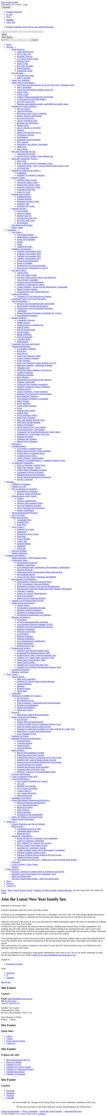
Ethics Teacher (23, 401)
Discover (10, 883)
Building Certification (26, 565)
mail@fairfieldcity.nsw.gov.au (20, 999)
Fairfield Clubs (23, 204)
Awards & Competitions (22, 836)
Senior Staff (22, 691)
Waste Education (24, 812)
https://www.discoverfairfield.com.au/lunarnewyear (54, 955)
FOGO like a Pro (24, 54)
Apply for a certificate (21, 80)
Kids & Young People (26, 330)
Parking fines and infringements (30, 722)
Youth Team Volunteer (26, 418)
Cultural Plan (22, 273)
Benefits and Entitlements (27, 705)
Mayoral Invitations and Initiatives (31, 803)
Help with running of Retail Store (31, 420)
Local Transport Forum (26, 734)
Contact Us (11, 886)
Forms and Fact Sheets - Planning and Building (36, 577)
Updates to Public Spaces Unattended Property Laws (39, 724)
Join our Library (23, 109)
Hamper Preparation (25, 425)
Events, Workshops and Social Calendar (28, 824)
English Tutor (22, 413)
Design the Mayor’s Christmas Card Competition (37, 838)
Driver (19, 408)
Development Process (26, 574)
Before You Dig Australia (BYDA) (31, 598)
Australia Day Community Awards (31, 848)
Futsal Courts (22, 92)
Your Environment (19, 301)
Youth (19, 244)
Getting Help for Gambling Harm (31, 453)
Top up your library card (27, 120)
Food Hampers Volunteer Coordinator (32, 399)
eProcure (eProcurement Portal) (30, 503)
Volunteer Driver (24, 389)
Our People (16, 232)
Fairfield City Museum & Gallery (25, 170)
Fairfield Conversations (21, 249)
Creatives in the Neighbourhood (30, 282)
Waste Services (18, 49)
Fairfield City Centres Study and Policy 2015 (35, 658)
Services (9, 47)
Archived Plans (23, 745)
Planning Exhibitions (25, 639)
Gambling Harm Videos (27, 456)
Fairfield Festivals (24, 199)
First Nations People (25, 235)
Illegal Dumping (23, 68)
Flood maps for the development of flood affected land (39, 572)
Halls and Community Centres (24, 159)
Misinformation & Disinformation (31, 475)
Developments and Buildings (24, 579)
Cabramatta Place (24, 520)
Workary (20, 130)
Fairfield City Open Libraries (24, 106)
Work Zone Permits (25, 596)
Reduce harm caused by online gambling (34, 451)
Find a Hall (21, 161)
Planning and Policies (21, 617)
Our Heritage (22, 137)
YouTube (10, 1095)
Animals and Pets (19, 208)
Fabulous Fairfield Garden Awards (31, 852)
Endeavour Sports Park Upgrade (30, 755)
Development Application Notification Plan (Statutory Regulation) (44, 589)
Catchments (22, 311)
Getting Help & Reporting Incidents (32, 470)
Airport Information (25, 643)
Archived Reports (24, 748)
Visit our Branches (24, 111)
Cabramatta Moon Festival (28, 831)
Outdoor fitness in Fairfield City (30, 325)
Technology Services (25, 135)
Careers (9, 1038)
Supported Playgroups (26, 154)
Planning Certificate (20, 672)
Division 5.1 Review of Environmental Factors (36, 772)
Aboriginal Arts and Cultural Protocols (33, 292)
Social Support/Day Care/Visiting (31, 429)
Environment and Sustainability (30, 814)
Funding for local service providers (31, 265)
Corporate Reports (24, 743)
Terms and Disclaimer (10, 1111)
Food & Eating (23, 327)
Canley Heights (23, 539)
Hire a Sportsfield (24, 87)
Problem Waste (23, 61)
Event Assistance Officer (27, 415)
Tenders (20, 498)
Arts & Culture (23, 332)
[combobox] (22, 31)
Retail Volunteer (23, 403)
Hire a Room (22, 149)
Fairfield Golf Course (26, 206)
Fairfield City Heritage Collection (31, 175)
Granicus (42, 1114)
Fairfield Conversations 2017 (29, 258)
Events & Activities (14, 964)
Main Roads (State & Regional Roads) (33, 715)
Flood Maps (22, 620)
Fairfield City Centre (25, 529)
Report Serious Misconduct (23, 819)
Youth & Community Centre (28, 187)
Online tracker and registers (23, 603)
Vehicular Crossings (25, 591)
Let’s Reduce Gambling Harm (29, 448)
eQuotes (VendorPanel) (26, 501)
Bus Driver (21, 351)
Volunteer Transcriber (26, 382)
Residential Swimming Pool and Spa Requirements (38, 586)
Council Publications (20, 779)
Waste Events (22, 63)
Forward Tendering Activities (29, 505)
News (8, 881)
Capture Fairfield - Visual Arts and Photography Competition (42, 287)
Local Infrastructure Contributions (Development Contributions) (43, 567)
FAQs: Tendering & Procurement (31, 508)
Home (3, 890)
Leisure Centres (18, 178)
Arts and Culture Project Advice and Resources (36, 277)
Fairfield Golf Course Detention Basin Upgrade (36, 760)
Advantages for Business (27, 491)
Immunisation (22, 341)
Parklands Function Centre (28, 201)
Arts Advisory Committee (27, 280)
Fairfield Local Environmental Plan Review (35, 627)
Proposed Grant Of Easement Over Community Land (34, 874)
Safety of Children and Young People (27, 817)
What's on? (11, 822)
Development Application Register (31, 608)
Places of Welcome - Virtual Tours (31, 465)
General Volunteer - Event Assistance (32, 391)
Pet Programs (22, 223)
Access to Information (21, 774)
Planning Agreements (26, 629)
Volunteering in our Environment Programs (35, 308)
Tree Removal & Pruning (22, 225)
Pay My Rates (17, 73)
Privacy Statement (29, 1111)
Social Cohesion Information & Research (34, 477)
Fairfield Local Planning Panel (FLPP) (28, 601)
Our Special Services (25, 118)
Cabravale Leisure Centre (27, 182)
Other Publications (24, 795)
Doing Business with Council (24, 496)
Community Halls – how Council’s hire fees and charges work (43, 166)
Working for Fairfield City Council (26, 696)
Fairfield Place (23, 522)
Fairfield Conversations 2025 (29, 251)
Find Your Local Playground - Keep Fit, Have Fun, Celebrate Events (45, 85)
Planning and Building (15, 555)
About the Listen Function (51, 1111)
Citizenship (16, 693)
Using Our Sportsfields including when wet (35, 90)
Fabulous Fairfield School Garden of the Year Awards (39, 855)
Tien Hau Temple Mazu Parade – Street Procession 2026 (35, 879)
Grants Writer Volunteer (27, 406)
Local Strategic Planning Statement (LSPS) (35, 624)
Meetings (20, 686)
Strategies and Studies (21, 648)
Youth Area (21, 147)
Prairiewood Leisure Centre (28, 185)
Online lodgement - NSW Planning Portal (29, 558)
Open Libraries (23, 810)
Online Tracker (23, 605)
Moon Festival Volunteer (27, 441)
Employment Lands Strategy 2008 (31, 660)
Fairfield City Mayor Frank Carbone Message (36, 681)
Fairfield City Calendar (26, 786)
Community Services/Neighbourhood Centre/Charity (39, 432)
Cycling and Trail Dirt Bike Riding (31, 99)
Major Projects (18, 750)
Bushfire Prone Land (25, 646)
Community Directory (26, 320)
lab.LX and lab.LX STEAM (29, 128)
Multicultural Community (27, 237)
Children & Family (25, 246)
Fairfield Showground (21, 194)
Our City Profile (18, 515)
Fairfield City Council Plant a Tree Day (33, 434)
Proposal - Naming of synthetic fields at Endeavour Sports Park (38, 871)
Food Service (22, 353)
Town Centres (17, 527)
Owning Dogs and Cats (26, 218)
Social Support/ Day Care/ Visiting (31, 427)
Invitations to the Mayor (21, 798)
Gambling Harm (23, 339)
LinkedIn (10, 1098)
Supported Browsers (73, 1111)
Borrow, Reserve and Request (29, 116)
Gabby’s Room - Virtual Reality (30, 458)
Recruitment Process (25, 700)
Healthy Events (23, 322)
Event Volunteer (23, 361)
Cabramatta (21, 532)
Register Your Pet (24, 216)
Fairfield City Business (21, 484)
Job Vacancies (23, 698)
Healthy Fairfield (19, 318)
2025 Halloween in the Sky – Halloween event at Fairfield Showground (47, 860)
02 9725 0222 (11, 1001)
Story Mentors (23, 377)
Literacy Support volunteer (28, 358)
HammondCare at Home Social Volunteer (34, 380)
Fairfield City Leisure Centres (18, 1067)
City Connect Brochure (26, 793)
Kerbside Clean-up (25, 56)
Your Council (12, 674)
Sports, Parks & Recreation (23, 82)
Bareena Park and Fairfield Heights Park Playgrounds (39, 762)
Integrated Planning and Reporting (26, 738)
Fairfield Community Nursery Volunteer (33, 387)
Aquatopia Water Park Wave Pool (31, 769)
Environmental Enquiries (27, 315)
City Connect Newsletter (27, 788)
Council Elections (24, 684)
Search (4, 40)
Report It (15, 712)
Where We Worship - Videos (29, 467)
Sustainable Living (24, 71)
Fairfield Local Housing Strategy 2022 (33, 650)
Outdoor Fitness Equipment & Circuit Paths (35, 97)
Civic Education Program (27, 805)
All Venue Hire (23, 168)
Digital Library (23, 125)
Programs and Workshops (27, 123)
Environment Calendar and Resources (32, 306)
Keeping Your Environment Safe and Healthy (36, 303)
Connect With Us (24, 791)
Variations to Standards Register (30, 612)
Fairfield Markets (24, 197)
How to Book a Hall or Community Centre (35, 163)
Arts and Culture (18, 270)
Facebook (10, 1091)
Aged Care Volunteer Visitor (29, 356)
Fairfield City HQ (19, 486)
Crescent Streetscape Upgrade (29, 764)
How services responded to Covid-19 (32, 268)
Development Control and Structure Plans (34, 582)
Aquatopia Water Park (26, 189)
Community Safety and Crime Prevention (29, 299)
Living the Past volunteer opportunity (32, 384)
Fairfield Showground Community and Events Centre (39, 757)
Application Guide (19, 560)
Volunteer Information (21, 346)
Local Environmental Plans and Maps (32, 622)
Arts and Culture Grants (27, 275)
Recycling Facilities (25, 66)
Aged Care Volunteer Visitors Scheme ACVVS (36, 363)
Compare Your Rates (25, 75)
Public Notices (12, 869)
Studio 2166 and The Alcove (29, 132)
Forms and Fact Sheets (15, 1041)
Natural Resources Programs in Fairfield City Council (39, 313)
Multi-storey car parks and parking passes (34, 731)
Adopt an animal (24, 213)
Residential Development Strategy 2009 (33, 653)
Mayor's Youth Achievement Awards (32, 845)
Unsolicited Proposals (21, 669)
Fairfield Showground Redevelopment (33, 767)
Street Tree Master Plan (21, 876)
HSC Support (22, 142)
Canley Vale (22, 541)
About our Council (25, 710)
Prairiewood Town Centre (27, 534)
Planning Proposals (25, 570)
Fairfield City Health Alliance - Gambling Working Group (41, 460)
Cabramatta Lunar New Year (29, 829)
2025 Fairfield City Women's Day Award (34, 843)
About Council (18, 677)
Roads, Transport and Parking (24, 717)
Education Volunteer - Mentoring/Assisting (34, 365)
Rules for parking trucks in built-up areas (34, 726)
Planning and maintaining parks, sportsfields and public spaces (43, 104)
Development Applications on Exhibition (34, 615)
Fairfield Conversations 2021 (29, 256)
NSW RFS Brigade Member (29, 422)
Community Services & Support (30, 472)
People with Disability (26, 239)
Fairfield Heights (24, 543)
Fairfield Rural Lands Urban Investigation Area (36, 655)
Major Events (17, 826)
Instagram (10, 1093)
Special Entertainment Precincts (25, 513)
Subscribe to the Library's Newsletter (32, 144)
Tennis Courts (22, 94)
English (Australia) (30, 27)
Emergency (16, 444)
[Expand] (15, 47)
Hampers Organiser (25, 437)
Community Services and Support (26, 344)
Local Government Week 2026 (24, 776)
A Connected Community (22, 463)
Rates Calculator (24, 78)
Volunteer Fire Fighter (26, 410)
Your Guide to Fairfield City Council (32, 781)
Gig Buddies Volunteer (26, 349)
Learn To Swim (23, 192)
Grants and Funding (20, 294)
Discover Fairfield (19, 551)
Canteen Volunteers (25, 372)
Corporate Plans (23, 741)
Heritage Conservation (26, 631)
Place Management (19, 517)
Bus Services (22, 719)
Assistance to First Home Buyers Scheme (34, 296)
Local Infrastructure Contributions (31, 641)
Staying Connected (25, 479)
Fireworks (16, 862)
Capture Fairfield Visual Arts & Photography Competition (41, 850)
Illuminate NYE (23, 833)
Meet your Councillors (26, 679)
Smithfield (21, 546)
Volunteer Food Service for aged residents (34, 394)
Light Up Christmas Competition (30, 841)
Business (10, 482)
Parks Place (21, 524)
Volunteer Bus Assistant (27, 439)
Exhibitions (21, 173)
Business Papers (23, 688)
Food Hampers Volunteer (27, 396)
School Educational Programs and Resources (30, 800)
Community (11, 230)
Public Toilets (17, 227)
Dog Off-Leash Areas (26, 101)
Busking (15, 867)
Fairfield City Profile (20, 736)
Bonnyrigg (21, 536)
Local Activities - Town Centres (25, 864)
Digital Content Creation (27, 289)
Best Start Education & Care (23, 151)
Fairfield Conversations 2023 (29, 254)
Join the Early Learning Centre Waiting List (35, 156)
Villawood (21, 548)
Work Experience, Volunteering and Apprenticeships (38, 703)
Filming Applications (25, 510)
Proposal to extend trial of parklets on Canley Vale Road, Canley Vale (46, 729)
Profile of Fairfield (24, 263)
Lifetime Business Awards (28, 857)
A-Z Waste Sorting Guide (27, 59)
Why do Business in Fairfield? (24, 489)
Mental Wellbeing (24, 334)
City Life (20, 784)
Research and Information (27, 261)
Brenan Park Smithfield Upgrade (30, 753)
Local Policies (23, 634)
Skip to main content (9, 2)
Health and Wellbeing (26, 707)
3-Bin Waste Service (25, 52)
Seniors (20, 242)
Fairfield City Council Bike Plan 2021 (32, 665)
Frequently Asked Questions (28, 139)
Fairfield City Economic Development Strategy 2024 (39, 667)
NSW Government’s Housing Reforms (33, 584)
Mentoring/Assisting (25, 375)
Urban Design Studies (26, 662)
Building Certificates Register (29, 610)
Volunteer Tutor (23, 368)
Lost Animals (22, 211)
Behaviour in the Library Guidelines (32, 113)
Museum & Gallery (25, 807)
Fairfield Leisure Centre (27, 180)
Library (9, 1036)
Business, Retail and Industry (29, 494)
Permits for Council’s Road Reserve (32, 593)
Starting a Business (19, 553)
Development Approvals (27, 562)
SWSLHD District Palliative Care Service (34, 370)
